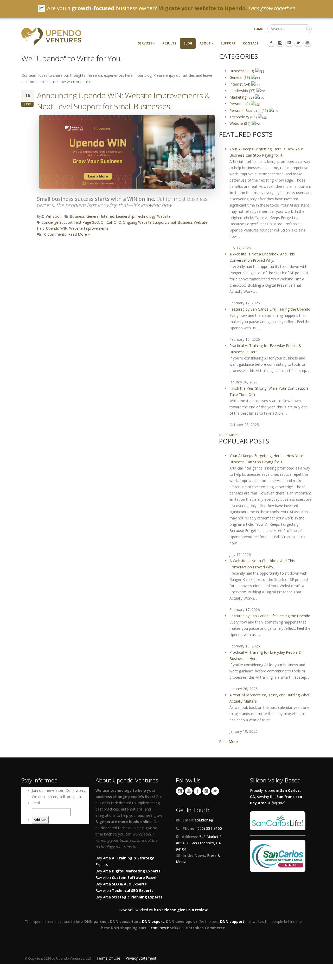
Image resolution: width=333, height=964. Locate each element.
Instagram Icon (280, 43)
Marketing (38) (242, 97)
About (205, 43)
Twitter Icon (298, 43)
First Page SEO (86, 222)
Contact (251, 43)
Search (308, 28)
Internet (107, 216)
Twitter (215, 791)
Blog (187, 43)
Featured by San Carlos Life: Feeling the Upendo (269, 309)
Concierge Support (57, 222)
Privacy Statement (141, 958)
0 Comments (55, 234)
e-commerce (158, 927)
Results (169, 43)
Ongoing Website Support (144, 222)
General (92, 216)
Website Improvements (88, 228)
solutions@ (204, 820)
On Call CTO (111, 222)
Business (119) (242, 70)
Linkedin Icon (289, 43)
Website (164, 216)
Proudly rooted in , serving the (276, 796)
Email (36, 803)
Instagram (180, 791)
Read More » (79, 234)
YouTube (189, 791)
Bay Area (128, 871)
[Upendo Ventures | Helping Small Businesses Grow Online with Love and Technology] (51, 36)
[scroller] (324, 958)
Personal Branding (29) (249, 110)
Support (228, 43)
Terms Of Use (108, 958)
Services (145, 43)
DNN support (232, 921)
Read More (228, 434)
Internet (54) (240, 84)
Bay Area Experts (126, 877)
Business (77, 216)
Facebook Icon (271, 43)
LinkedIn (206, 791)
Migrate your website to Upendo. (202, 8)
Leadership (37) (243, 90)
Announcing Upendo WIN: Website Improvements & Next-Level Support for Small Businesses (123, 101)
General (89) (240, 77)
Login (259, 29)
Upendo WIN (57, 228)
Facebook (197, 791)
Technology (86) (243, 116)
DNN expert (153, 921)
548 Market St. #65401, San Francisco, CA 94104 (200, 843)
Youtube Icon (307, 43)
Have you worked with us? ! (163, 909)
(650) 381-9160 (209, 828)
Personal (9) (240, 103)
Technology (146, 216)
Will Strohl (54, 216)
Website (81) (240, 123)
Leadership (125, 216)
